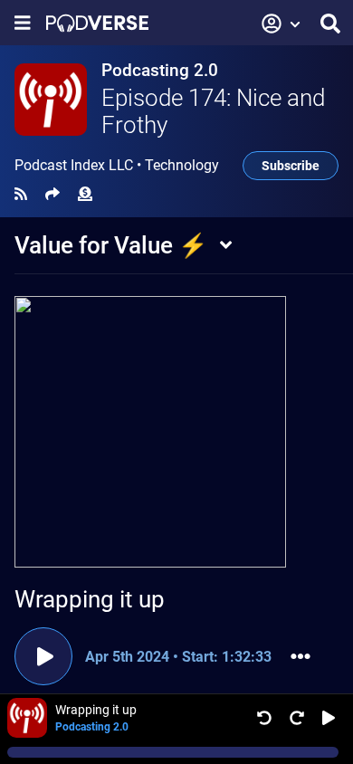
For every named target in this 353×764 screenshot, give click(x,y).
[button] (281, 23)
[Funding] (85, 194)
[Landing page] (97, 23)
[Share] (52, 194)
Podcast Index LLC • (116, 166)
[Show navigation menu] (22, 23)
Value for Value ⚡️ (110, 245)
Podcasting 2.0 (159, 70)
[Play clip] (43, 656)
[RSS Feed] (20, 194)
